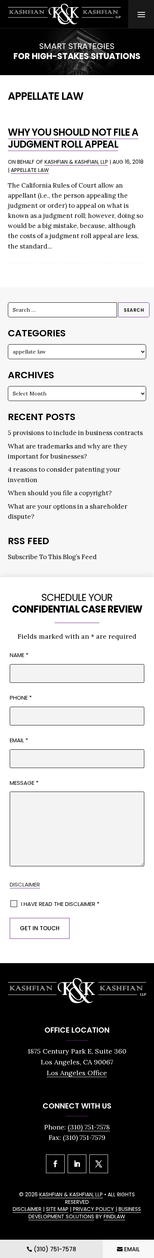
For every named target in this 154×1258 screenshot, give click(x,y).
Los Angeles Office (77, 1073)
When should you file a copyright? (60, 493)
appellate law (30, 170)
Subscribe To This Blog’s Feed (52, 557)
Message (24, 783)
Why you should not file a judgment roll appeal (73, 138)
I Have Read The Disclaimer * (60, 904)
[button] (141, 14)
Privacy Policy (93, 1209)
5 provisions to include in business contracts (75, 433)
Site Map (57, 1209)
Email (19, 740)
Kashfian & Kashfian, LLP (76, 162)
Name (19, 655)
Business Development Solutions (84, 1212)
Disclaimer (25, 884)
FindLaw (114, 1216)
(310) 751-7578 (89, 1127)
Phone (21, 698)
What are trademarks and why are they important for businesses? (67, 451)
